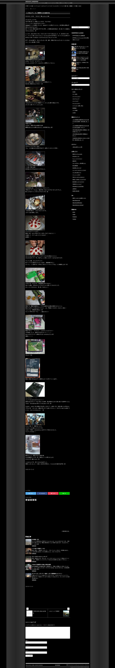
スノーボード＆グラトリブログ (79, 170)
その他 (74, 112)
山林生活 (74, 188)
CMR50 (27, 25)
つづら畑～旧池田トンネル (38, 548)
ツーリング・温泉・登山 (78, 105)
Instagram (75, 216)
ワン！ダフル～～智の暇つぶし (79, 163)
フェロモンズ (44, 16)
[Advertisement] (35, 478)
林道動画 (74, 108)
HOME (74, 91)
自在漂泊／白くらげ (77, 167)
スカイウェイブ (76, 98)
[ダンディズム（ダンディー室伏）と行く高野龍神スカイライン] (28, 576)
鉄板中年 (74, 161)
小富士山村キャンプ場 (77, 147)
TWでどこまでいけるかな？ (79, 177)
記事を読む (34, 545)
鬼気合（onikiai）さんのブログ (79, 179)
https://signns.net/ (76, 200)
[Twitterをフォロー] (26, 500)
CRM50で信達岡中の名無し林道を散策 (41, 564)
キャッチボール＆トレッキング (39, 556)
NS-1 (44, 25)
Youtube (74, 219)
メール (27, 645)
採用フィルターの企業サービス (79, 198)
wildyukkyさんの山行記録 (78, 186)
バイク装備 (75, 110)
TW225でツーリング (77, 184)
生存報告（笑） (36, 539)
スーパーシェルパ (76, 96)
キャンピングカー (76, 103)
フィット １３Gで (76, 174)
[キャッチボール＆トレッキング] (28, 559)
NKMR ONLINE (76, 191)
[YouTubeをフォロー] (31, 500)
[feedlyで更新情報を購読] (33, 500)
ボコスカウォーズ (38, 429)
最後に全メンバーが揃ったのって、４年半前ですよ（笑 (38, 127)
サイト (26, 650)
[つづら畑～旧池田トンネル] (28, 551)
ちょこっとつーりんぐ (77, 158)
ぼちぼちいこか (76, 156)
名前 (27, 640)
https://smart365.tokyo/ (77, 202)
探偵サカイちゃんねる (77, 154)
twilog (74, 212)
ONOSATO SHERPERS (31, 1)
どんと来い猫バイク (77, 172)
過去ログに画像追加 (80, 35)
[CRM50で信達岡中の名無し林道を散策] (28, 567)
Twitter (74, 214)
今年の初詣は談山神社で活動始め (80, 129)
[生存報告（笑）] (28, 542)
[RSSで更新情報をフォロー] (36, 500)
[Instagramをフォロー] (29, 500)
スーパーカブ (75, 101)
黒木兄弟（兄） (66, 531)
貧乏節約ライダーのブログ (78, 181)
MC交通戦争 (75, 165)
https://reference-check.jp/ (78, 205)
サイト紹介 (75, 94)
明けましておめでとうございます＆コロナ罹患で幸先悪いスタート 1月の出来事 (82, 59)
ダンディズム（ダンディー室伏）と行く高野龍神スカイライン (47, 573)
